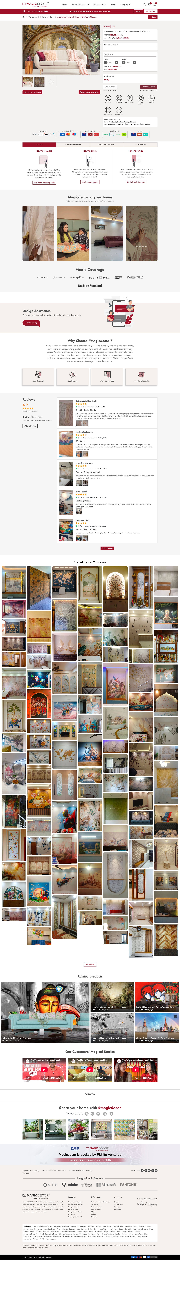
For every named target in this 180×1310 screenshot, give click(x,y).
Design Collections (74, 1212)
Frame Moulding (130, 1236)
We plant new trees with (147, 1198)
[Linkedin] (149, 1170)
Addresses (117, 1209)
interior (136, 124)
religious (147, 124)
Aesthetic (98, 1226)
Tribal (118, 1231)
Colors (93, 1214)
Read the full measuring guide (44, 182)
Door (122, 1236)
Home (64, 4)
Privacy (89, 1170)
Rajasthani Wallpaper (65, 1234)
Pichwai (35, 1239)
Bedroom (131, 1234)
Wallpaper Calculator (75, 1217)
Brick (78, 1229)
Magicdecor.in (34, 1257)
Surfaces (112, 1231)
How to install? (96, 1209)
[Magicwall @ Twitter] (98, 1113)
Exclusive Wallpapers (75, 1204)
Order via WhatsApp (32, 92)
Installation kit (112, 69)
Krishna (124, 1234)
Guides (39, 144)
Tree (58, 1229)
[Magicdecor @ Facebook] (111, 1113)
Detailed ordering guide (90, 182)
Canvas (93, 1217)
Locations (71, 1214)
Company (124, 4)
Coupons (117, 1207)
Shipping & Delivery (107, 144)
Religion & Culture (122, 122)
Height (124, 59)
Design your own (74, 1207)
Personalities (92, 1236)
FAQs (93, 1212)
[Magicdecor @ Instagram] (92, 1113)
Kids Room (91, 1226)
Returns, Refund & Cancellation (54, 1170)
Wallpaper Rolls (99, 4)
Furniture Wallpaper (80, 1236)
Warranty (25, 1173)
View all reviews (107, 548)
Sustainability (141, 144)
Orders (116, 1202)
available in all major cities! (90, 11)
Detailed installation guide (136, 182)
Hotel (134, 1229)
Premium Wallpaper (75, 1202)
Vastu (121, 1226)
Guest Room (57, 1236)
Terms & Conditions (76, 1170)
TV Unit (42, 1239)
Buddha (117, 1234)
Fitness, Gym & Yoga (112, 1236)
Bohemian (65, 1229)
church (127, 124)
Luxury (139, 1236)
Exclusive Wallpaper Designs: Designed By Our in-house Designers (55, 1226)
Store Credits (118, 1204)
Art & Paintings (107, 1226)
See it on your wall (90, 92)
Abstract (26, 1229)
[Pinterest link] (156, 1170)
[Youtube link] (142, 1170)
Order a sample (149, 87)
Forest (116, 1229)
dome (131, 124)
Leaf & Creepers (143, 1229)
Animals (32, 1229)
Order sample (73, 1209)
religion (141, 124)
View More (90, 964)
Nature (149, 1226)
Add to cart (110, 87)
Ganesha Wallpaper (108, 1234)
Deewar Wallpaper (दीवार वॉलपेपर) (34, 1234)
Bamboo (39, 1229)
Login (138, 11)
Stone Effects (98, 1231)
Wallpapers (132, 122)
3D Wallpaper (81, 1226)
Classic (114, 122)
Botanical (72, 1229)
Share (108, 26)
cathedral (121, 124)
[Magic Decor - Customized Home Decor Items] (35, 4)
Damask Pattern (102, 1229)
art (116, 124)
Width (106, 59)
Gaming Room (37, 1236)
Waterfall (137, 1231)
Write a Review (30, 426)
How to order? (96, 1207)
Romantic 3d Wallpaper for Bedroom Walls (86, 1234)
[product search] (144, 4)
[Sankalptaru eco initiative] (147, 1203)
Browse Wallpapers (79, 4)
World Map (128, 1226)
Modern (144, 1236)
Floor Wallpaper (68, 1236)
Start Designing (31, 323)
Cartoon (83, 1229)
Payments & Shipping (30, 1170)
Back (154, 17)
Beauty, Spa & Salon (50, 1229)
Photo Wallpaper (51, 1239)
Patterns (26, 1231)
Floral (110, 1229)
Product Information (73, 144)
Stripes (106, 1231)
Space (91, 1231)
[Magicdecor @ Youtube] (87, 1113)
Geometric (128, 1229)
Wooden (130, 1231)
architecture (111, 124)
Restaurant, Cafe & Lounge (51, 1231)
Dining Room (48, 1236)
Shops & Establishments (68, 1231)
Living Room (139, 1234)
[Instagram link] (145, 1170)
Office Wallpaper (82, 1231)
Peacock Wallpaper (51, 1234)
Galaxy (121, 1229)
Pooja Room (27, 1236)
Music (151, 1229)
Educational (100, 1236)
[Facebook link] (152, 1170)
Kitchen (146, 1234)
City (95, 1229)
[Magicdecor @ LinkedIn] (105, 1113)
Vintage (124, 1231)
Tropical (116, 1226)
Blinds (113, 4)
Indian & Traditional (140, 1226)
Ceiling (90, 1229)
